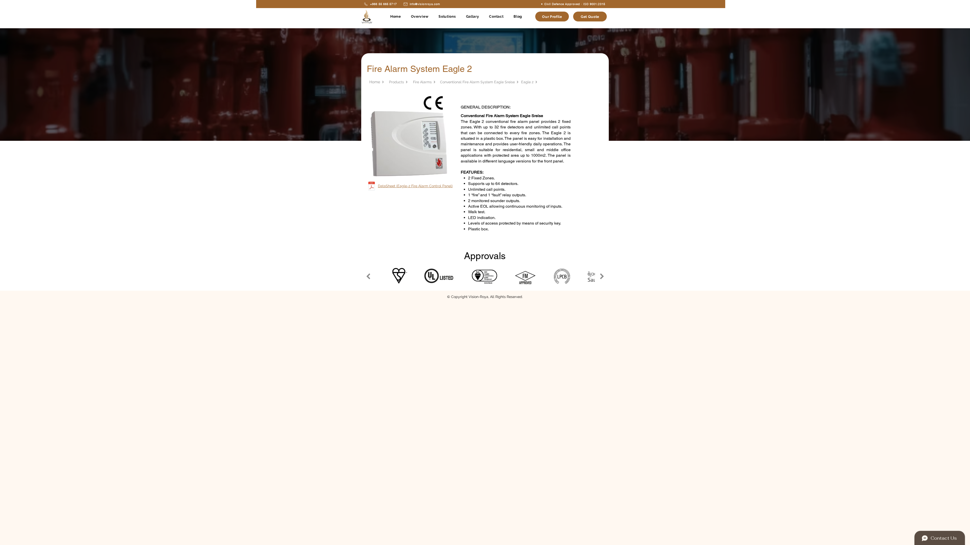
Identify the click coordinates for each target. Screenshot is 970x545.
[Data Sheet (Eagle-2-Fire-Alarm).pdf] (371, 187)
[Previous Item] (368, 276)
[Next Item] (602, 276)
